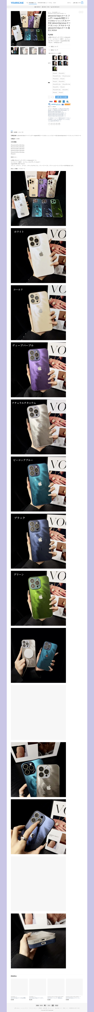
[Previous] (13, 28)
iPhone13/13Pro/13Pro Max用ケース (55, 111)
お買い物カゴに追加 (62, 97)
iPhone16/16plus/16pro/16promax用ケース (57, 115)
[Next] (43, 28)
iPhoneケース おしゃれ (53, 119)
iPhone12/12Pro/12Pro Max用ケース (57, 13)
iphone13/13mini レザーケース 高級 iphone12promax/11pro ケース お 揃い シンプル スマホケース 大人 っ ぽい (73, 997)
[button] (69, 2)
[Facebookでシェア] (49, 124)
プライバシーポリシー (33, 1008)
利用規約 (40, 1008)
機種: (49, 82)
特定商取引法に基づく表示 (74, 1008)
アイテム (50, 2)
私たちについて (51, 1008)
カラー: (49, 63)
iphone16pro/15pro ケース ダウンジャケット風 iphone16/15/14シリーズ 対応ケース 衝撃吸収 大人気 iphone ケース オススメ (36, 997)
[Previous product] (82, 12)
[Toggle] (49, 46)
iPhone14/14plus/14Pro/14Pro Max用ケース (57, 113)
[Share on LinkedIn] (59, 124)
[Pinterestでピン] (57, 124)
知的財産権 (45, 1008)
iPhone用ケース (32, 2)
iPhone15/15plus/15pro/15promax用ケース (57, 114)
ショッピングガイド (24, 1008)
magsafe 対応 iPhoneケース (55, 120)
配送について (65, 1008)
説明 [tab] (12, 132)
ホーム (49, 12)
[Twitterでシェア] (52, 124)
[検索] (27, 2)
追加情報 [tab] (15, 132)
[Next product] (80, 12)
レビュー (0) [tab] (20, 132)
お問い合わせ (17, 1008)
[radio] (54, 57)
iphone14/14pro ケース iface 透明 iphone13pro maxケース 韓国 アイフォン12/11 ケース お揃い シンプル (18, 997)
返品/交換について (58, 1008)
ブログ (54, 2)
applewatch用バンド (43, 2)
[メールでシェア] (54, 124)
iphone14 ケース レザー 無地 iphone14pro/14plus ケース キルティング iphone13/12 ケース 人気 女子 (55, 997)
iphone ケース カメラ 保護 (55, 118)
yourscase (17, 3)
